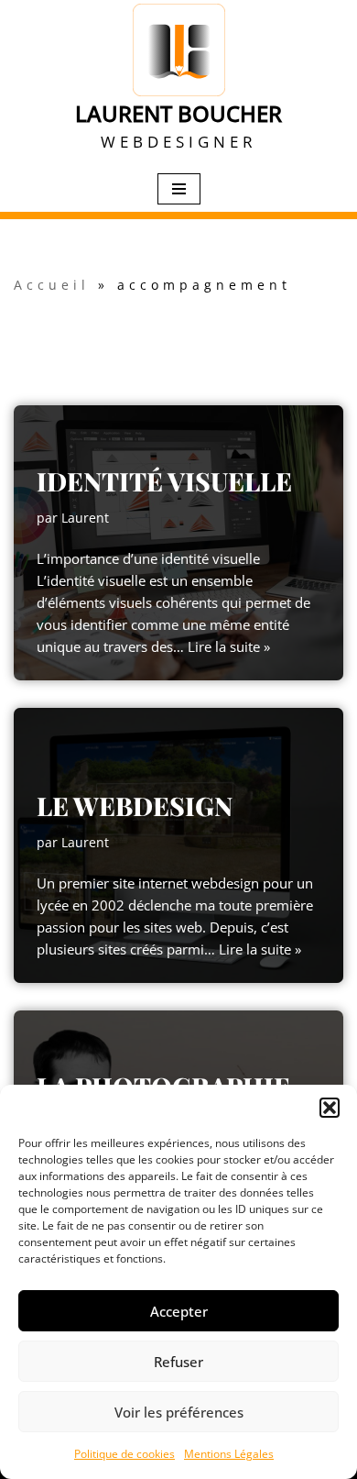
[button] (329, 1107)
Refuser (178, 1361)
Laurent (85, 518)
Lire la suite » (229, 646)
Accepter (179, 1311)
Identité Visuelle (164, 481)
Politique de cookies (124, 1454)
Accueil (52, 284)
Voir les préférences (178, 1412)
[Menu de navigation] (178, 188)
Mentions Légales (229, 1454)
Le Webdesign (135, 805)
